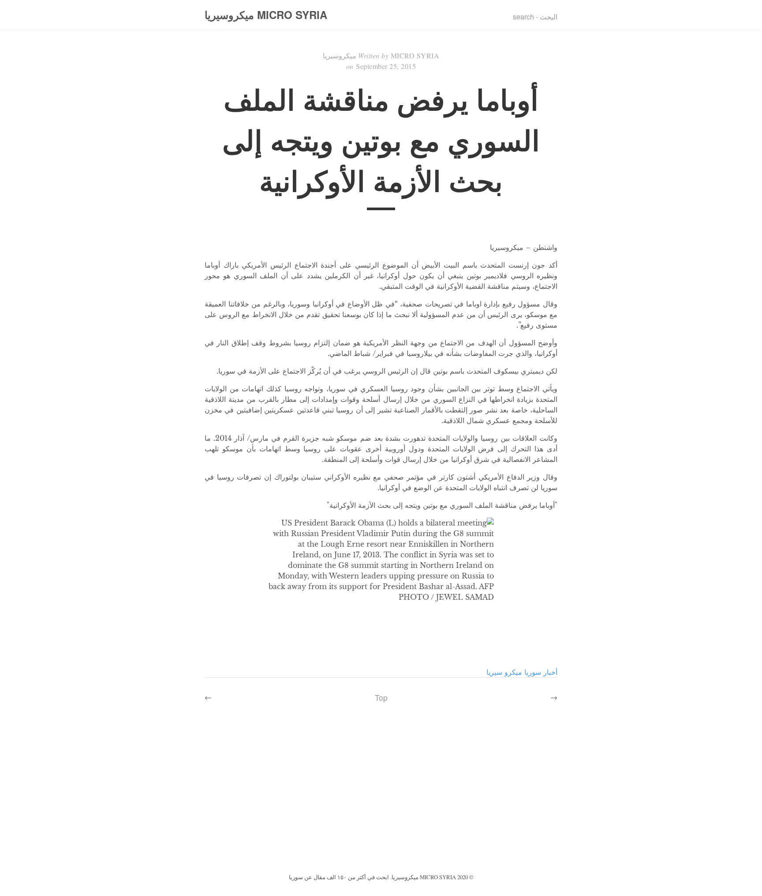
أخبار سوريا (540, 672)
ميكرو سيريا (504, 672)
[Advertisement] (381, 805)
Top (381, 697)
